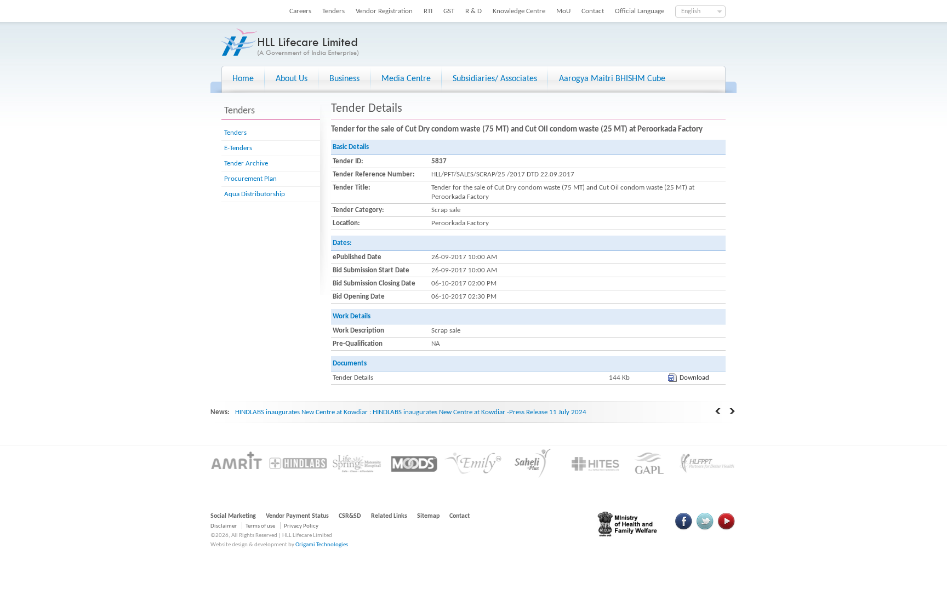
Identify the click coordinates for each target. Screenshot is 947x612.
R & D (473, 11)
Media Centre (406, 79)
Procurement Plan (250, 178)
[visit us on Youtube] (726, 528)
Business (344, 79)
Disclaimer (223, 526)
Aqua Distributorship (254, 194)
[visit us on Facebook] (684, 528)
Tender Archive (246, 163)
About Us (291, 79)
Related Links (389, 516)
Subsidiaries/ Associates (495, 79)
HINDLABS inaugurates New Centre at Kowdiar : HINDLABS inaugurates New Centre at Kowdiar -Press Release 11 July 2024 (410, 412)
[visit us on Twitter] (705, 528)
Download (694, 377)
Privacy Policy (301, 526)
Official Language (639, 11)
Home (243, 79)
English (690, 11)
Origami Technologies (321, 545)
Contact (592, 11)
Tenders (333, 11)
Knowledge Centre (519, 11)
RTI (428, 11)
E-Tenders (238, 148)
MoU (563, 11)
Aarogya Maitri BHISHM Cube (612, 79)
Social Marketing (233, 516)
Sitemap (428, 516)
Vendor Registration (384, 11)
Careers (300, 11)
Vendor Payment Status (297, 516)
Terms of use (260, 526)
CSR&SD (350, 516)
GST (448, 11)
